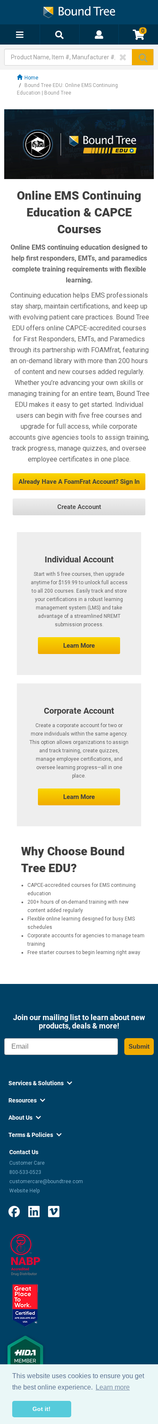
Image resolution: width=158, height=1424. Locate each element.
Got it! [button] (41, 1409)
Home (31, 78)
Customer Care (27, 1163)
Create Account (79, 507)
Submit (139, 1046)
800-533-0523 (25, 1172)
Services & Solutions (40, 1083)
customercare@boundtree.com (46, 1181)
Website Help (24, 1191)
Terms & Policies (35, 1134)
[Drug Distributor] (25, 1254)
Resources (26, 1100)
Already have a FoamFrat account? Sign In (79, 481)
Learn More (79, 645)
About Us (24, 1117)
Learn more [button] (113, 1387)
